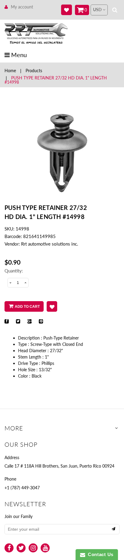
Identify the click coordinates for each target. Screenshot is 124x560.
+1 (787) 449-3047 (22, 487)
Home (10, 70)
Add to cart (27, 306)
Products (34, 70)
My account (22, 6)
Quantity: (14, 270)
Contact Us (99, 554)
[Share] (7, 321)
